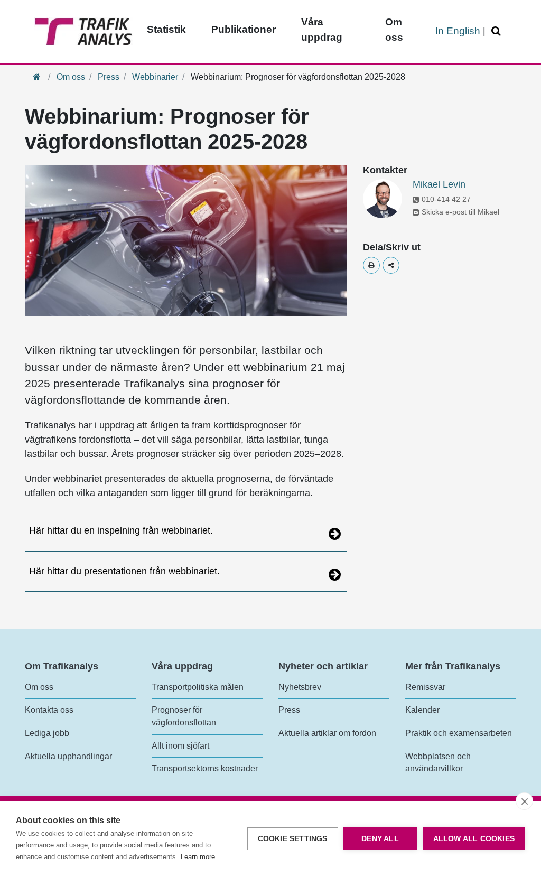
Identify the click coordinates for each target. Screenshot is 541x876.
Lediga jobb (47, 733)
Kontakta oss (49, 709)
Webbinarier (155, 76)
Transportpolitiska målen (198, 687)
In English (457, 30)
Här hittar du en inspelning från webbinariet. (121, 530)
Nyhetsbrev (299, 687)
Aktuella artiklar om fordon (327, 733)
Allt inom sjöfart (180, 745)
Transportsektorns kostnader (205, 768)
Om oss (394, 29)
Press (108, 76)
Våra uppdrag (321, 29)
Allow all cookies (474, 839)
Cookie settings (293, 839)
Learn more (198, 857)
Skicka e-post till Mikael (460, 212)
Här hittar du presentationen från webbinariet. (124, 571)
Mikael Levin (439, 184)
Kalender (422, 709)
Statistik (166, 29)
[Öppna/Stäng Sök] (497, 31)
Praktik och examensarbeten (458, 733)
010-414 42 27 (446, 199)
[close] (524, 801)
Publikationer (243, 29)
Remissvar (425, 687)
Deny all (380, 839)
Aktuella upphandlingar (68, 756)
